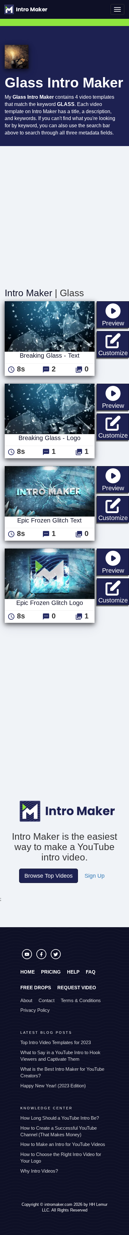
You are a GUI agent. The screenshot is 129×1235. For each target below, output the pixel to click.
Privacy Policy (35, 1010)
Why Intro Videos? (39, 1171)
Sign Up (95, 876)
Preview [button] (115, 323)
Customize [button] (113, 352)
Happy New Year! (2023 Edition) (53, 1085)
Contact (46, 1000)
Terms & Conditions (81, 1000)
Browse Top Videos (48, 876)
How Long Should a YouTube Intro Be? (59, 1118)
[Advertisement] (64, 213)
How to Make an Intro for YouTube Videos (62, 1144)
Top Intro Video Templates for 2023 (55, 1042)
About (26, 1000)
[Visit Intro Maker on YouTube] (27, 957)
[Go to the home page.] (26, 9)
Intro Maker (28, 293)
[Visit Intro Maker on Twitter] (55, 957)
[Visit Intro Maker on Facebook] (42, 957)
